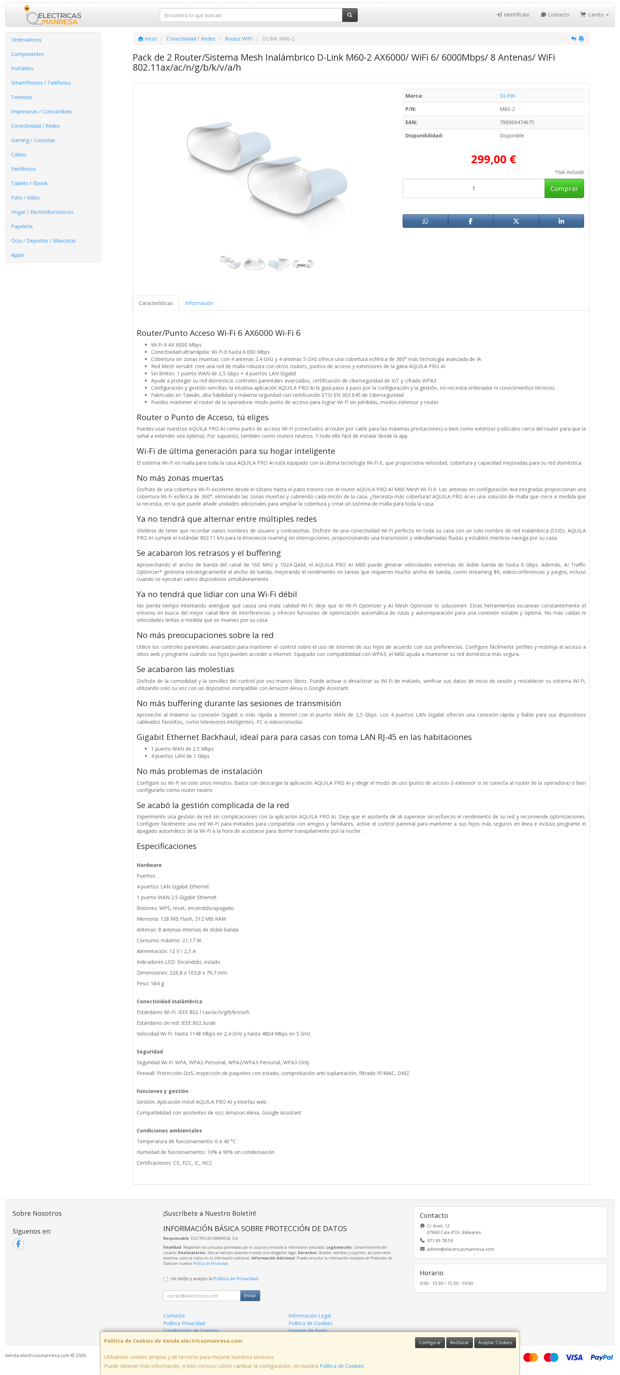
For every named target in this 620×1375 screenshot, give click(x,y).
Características (156, 303)
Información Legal (309, 1315)
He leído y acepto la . (215, 1279)
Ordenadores (26, 39)
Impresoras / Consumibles (41, 111)
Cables (19, 154)
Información (199, 303)
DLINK (507, 95)
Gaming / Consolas (33, 140)
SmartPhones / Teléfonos (41, 82)
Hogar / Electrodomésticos (42, 211)
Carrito (596, 14)
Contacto (557, 14)
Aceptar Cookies (495, 1342)
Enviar (250, 1295)
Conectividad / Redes (35, 125)
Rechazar (459, 1342)
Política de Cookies (342, 1365)
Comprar (564, 188)
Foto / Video (25, 197)
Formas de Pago (307, 1330)
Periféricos (23, 168)
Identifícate (516, 14)
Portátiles (22, 68)
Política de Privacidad (210, 1263)
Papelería (22, 226)
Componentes (27, 54)
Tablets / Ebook (29, 183)
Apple (17, 255)
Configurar (430, 1342)
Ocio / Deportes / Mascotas (43, 240)
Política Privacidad (184, 1323)
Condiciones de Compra (191, 1330)
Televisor (21, 97)
